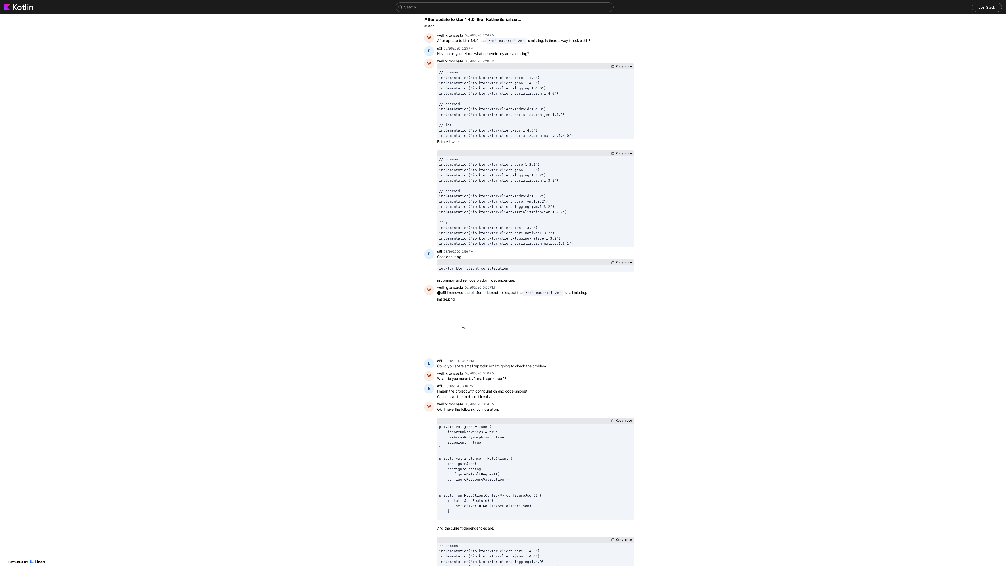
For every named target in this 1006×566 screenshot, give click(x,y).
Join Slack (986, 7)
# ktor (429, 26)
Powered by (18, 561)
